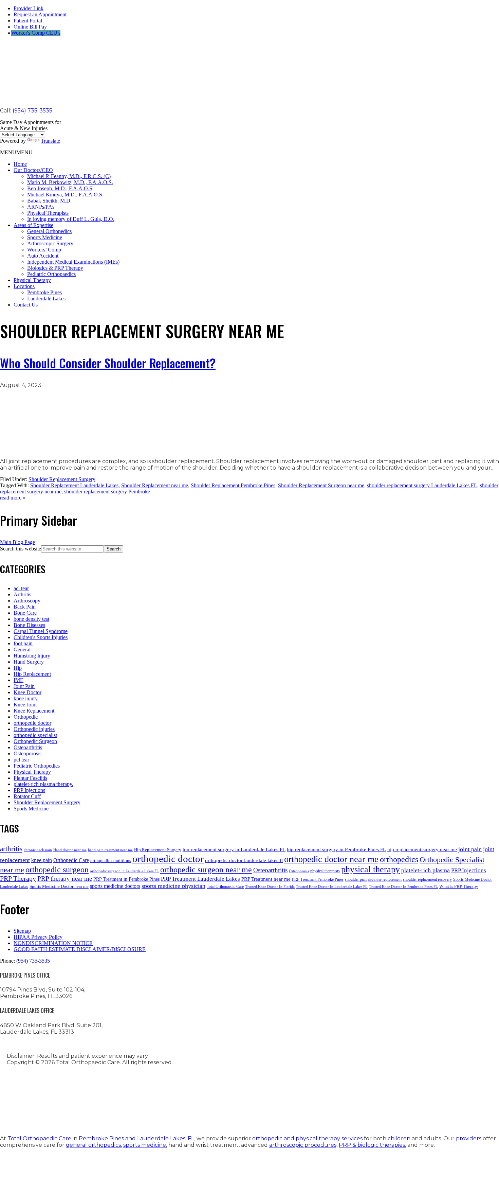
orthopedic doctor (32, 723)
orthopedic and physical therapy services (307, 1138)
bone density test (31, 619)
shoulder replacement (385, 879)
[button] (16, 152)
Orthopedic (26, 717)
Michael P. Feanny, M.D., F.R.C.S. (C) (69, 176)
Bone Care (25, 613)
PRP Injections (29, 790)
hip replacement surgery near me (422, 849)
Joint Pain (24, 686)
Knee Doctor (27, 692)
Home (20, 164)
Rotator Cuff (27, 796)
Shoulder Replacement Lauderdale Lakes (74, 485)
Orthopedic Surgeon (35, 741)
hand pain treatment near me (110, 850)
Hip (18, 668)
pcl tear (21, 759)
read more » (12, 498)
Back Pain (25, 607)
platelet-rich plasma (425, 870)
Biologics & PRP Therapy (55, 268)
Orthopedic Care (71, 860)
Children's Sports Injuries (41, 637)
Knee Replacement (34, 711)
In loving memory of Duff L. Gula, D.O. (70, 219)
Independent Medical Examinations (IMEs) (73, 262)
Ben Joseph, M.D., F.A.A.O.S (59, 188)
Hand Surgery (29, 662)
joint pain (470, 849)
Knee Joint (25, 704)
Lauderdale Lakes (46, 298)
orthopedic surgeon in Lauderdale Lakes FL (124, 871)
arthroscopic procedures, (303, 1145)
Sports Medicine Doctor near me (59, 886)
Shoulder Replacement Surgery (62, 479)
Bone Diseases (29, 625)
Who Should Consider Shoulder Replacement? (108, 363)
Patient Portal (28, 20)
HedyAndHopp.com (104, 1114)
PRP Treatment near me (266, 879)
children (399, 1138)
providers (468, 1138)
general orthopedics (93, 1145)
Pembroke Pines (44, 292)
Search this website (20, 548)
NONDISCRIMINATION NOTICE (53, 943)
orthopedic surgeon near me (206, 869)
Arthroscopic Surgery (50, 243)
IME (18, 680)
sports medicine (144, 1145)
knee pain (41, 860)
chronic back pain (38, 850)
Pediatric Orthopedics (37, 766)
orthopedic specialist (35, 735)
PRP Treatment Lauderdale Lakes (200, 879)
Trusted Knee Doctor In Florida (270, 887)
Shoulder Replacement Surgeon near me (321, 485)
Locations (24, 286)
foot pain (23, 643)
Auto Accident (42, 256)
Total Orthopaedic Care (225, 886)
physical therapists (325, 871)
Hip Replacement (32, 674)
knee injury (26, 698)
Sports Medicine (44, 237)
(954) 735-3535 (32, 110)
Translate (50, 141)
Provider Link (28, 8)
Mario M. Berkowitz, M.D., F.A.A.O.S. (70, 182)
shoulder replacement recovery (427, 879)
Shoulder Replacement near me (154, 485)
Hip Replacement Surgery (157, 849)
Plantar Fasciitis (30, 778)
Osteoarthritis (28, 747)
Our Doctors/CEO (33, 170)
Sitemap (22, 931)
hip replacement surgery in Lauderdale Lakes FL (234, 849)
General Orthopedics (49, 231)
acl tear (21, 588)
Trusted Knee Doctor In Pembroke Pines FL (403, 887)
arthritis (11, 849)
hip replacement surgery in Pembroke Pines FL (336, 849)
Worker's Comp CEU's (35, 33)
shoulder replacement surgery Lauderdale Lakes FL (422, 485)
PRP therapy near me (64, 878)
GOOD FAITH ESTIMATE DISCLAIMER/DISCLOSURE (80, 949)
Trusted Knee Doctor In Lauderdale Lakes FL (332, 887)
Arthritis (22, 594)
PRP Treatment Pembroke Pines (318, 879)
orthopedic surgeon (57, 869)
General (22, 649)
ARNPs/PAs (40, 207)
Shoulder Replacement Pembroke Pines (233, 485)
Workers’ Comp (44, 249)
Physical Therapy (32, 280)
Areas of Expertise (33, 225)
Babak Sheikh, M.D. (49, 201)
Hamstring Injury (32, 656)
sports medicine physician (173, 885)
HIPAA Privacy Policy (38, 937)
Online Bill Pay (30, 27)
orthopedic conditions (110, 860)
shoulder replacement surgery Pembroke (107, 491)
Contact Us (26, 305)
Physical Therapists (48, 213)
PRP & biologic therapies (372, 1145)
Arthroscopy (27, 600)
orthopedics (399, 859)
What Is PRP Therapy (458, 886)
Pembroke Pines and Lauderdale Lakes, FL (135, 1138)
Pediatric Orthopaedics (51, 274)
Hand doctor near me (70, 850)
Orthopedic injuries (34, 729)
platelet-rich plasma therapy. (43, 784)
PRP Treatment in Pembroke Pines (126, 879)
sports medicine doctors (115, 886)
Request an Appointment (40, 14)
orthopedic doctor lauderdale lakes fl (244, 860)
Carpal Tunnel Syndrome (41, 631)
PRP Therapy (18, 878)
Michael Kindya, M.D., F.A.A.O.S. (65, 194)
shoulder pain (356, 879)
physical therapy (370, 869)
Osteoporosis (27, 753)
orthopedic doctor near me (331, 859)
